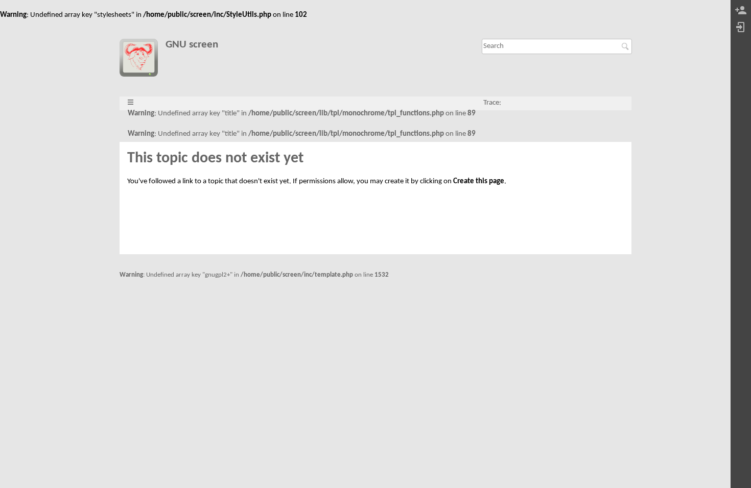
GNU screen (192, 44)
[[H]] (142, 60)
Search (626, 46)
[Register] (740, 11)
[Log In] (740, 27)
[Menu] (130, 103)
